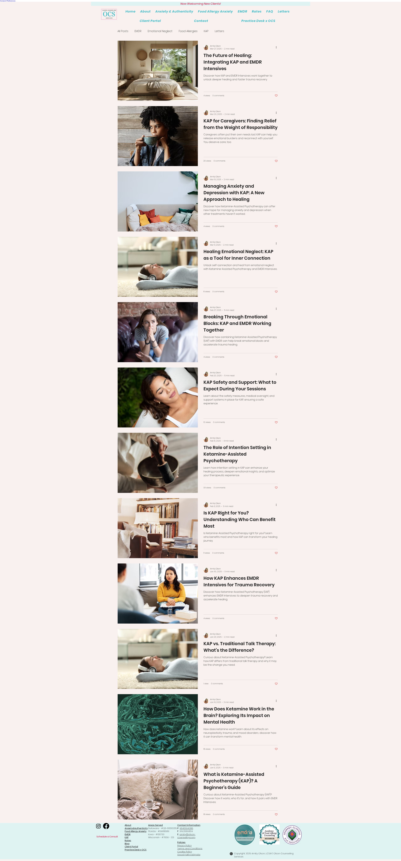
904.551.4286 (186, 828)
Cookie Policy (184, 851)
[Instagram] (98, 826)
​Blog (127, 843)
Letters (219, 31)
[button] (242, 11)
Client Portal (131, 846)
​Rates (128, 840)
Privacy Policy (184, 845)
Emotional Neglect (160, 31)
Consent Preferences (7, 1)
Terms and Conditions (189, 848)
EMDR (138, 31)
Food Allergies (188, 31)
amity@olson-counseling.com (186, 836)
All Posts (122, 31)
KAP (206, 31)
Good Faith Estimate (188, 854)
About (128, 825)
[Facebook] (106, 826)
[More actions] (277, 47)
